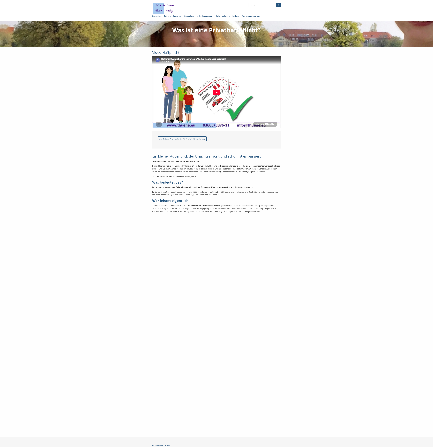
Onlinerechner (222, 16)
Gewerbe (177, 16)
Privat (166, 16)
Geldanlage (189, 16)
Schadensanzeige (204, 16)
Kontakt (235, 16)
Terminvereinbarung (251, 16)
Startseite (156, 16)
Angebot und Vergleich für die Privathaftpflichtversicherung (182, 139)
